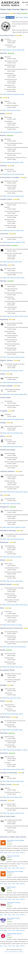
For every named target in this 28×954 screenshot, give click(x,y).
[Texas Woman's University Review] (3, 905)
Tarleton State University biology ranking (12, 132)
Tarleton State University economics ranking (13, 277)
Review (2, 17)
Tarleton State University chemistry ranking (13, 174)
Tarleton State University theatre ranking (12, 797)
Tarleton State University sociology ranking (13, 781)
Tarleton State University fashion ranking (12, 382)
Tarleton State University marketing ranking (13, 539)
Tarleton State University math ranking (12, 556)
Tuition (9, 852)
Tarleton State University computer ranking (13, 230)
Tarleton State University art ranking (11, 110)
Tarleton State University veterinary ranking (13, 813)
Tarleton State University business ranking (13, 162)
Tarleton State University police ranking (12, 261)
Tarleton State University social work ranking (13, 769)
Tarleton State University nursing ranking (12, 666)
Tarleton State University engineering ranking (13, 357)
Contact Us (20, 951)
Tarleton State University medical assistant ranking (15, 491)
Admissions (22, 852)
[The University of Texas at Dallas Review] (3, 874)
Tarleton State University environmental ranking (14, 646)
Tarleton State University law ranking (11, 503)
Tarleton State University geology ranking (13, 433)
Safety (17, 852)
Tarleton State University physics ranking (13, 713)
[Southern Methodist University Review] (3, 936)
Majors (5, 852)
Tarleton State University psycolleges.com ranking (15, 750)
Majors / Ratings (10, 17)
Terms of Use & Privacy (13, 951)
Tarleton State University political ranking (12, 729)
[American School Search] (10, 4)
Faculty (13, 852)
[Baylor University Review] (3, 889)
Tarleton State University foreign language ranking (15, 394)
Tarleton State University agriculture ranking (13, 94)
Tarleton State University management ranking (14, 527)
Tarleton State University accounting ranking (13, 50)
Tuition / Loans (18, 17)
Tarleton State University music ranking (12, 624)
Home (6, 951)
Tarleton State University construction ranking (14, 242)
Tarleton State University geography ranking (13, 419)
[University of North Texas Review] (3, 858)
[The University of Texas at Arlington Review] (3, 843)
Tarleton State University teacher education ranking (15, 316)
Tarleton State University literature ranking (13, 370)
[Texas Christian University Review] (3, 920)
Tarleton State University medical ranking (13, 581)
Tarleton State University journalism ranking (13, 196)
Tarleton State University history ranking (12, 446)
